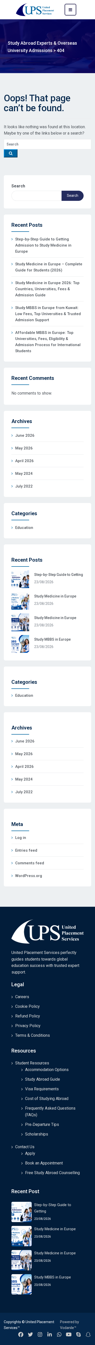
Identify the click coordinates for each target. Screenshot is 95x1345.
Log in (20, 837)
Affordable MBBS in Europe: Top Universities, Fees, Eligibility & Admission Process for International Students (48, 341)
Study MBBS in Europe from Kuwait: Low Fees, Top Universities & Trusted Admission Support (48, 313)
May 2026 (24, 448)
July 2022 (24, 486)
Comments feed (29, 863)
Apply (30, 1153)
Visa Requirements (42, 1089)
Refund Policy (27, 1016)
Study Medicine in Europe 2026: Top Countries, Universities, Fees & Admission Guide (47, 289)
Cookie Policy (27, 1006)
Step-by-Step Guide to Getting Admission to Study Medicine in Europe (43, 245)
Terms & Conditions (32, 1035)
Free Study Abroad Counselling (52, 1172)
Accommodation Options (47, 1069)
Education (24, 527)
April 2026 (24, 461)
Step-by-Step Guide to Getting (58, 575)
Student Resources (32, 1063)
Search (18, 186)
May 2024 (24, 473)
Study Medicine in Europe (55, 596)
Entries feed (26, 850)
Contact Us (24, 1146)
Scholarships (36, 1134)
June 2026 (24, 435)
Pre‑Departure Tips (42, 1124)
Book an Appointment (44, 1163)
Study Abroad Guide (42, 1079)
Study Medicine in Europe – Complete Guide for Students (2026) (48, 267)
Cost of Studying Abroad (46, 1098)
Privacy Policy (28, 1025)
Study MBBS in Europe (52, 639)
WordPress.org (28, 875)
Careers (22, 996)
